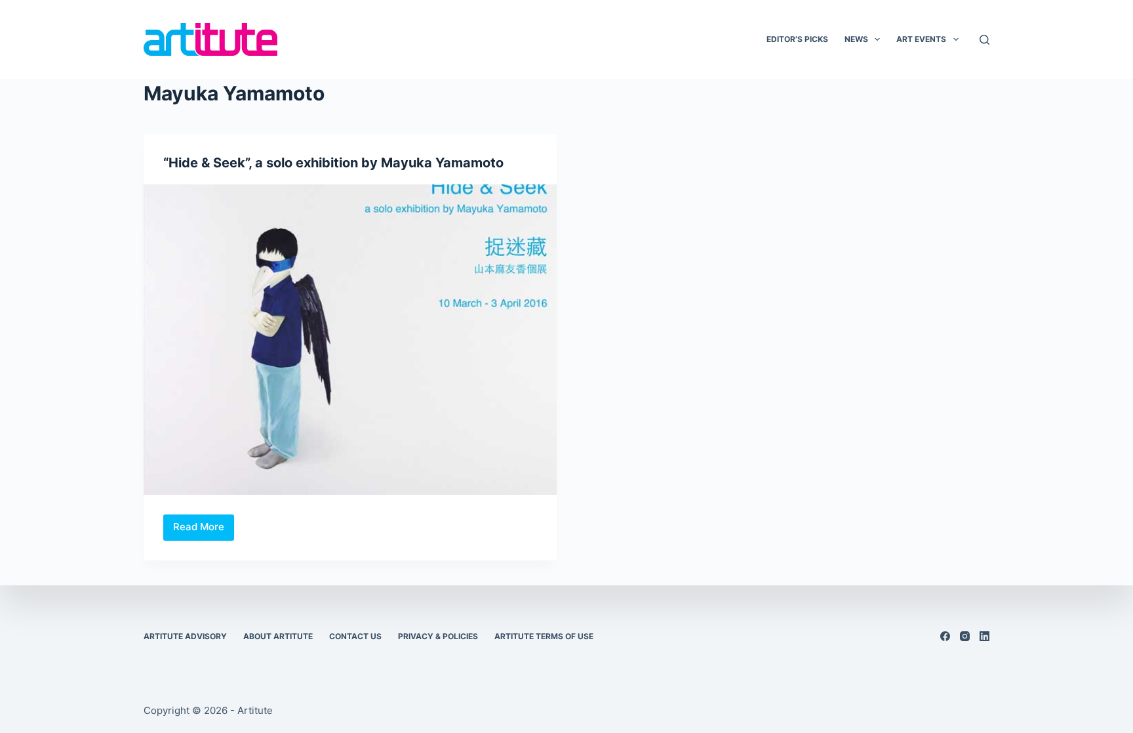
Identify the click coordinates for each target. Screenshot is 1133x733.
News (856, 39)
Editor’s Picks (797, 39)
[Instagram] (965, 636)
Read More (203, 530)
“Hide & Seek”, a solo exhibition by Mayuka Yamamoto (333, 163)
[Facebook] (945, 636)
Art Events (921, 39)
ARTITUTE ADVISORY (185, 636)
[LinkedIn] (984, 636)
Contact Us (355, 636)
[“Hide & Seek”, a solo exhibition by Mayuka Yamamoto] (350, 339)
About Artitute (278, 636)
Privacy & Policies (438, 636)
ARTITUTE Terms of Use (543, 636)
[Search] (984, 40)
